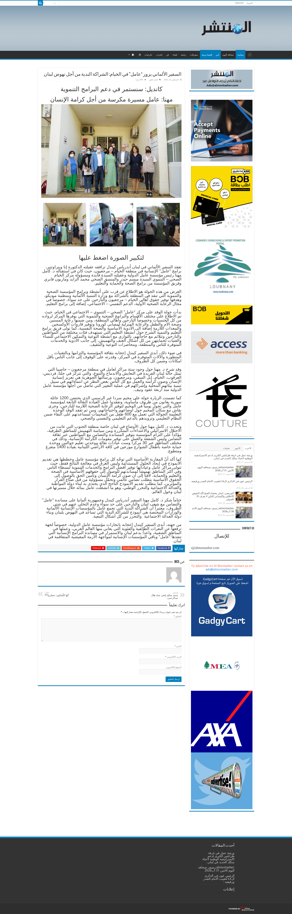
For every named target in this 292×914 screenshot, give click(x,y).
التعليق (177, 616)
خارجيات (148, 55)
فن (167, 55)
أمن (217, 55)
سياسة (240, 55)
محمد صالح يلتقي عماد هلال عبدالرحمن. (164, 595)
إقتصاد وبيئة (207, 55)
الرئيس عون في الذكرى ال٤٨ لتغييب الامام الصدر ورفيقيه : (218, 879)
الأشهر (237, 448)
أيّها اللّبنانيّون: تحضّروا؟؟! (57, 594)
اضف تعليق (153, 80)
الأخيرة (248, 448)
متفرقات (194, 55)
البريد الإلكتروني (173, 657)
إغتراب (159, 55)
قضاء (175, 55)
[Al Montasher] (226, 28)
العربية (249, 3)
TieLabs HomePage (249, 54)
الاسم (178, 646)
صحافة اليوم (228, 55)
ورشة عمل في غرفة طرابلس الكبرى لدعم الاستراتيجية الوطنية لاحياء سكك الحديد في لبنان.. (223, 457)
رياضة (183, 55)
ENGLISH (239, 3)
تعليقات (226, 448)
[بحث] (40, 3)
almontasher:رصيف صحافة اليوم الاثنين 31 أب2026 (216, 469)
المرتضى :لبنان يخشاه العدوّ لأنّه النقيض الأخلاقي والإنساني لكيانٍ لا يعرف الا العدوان (213, 496)
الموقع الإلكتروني (173, 667)
